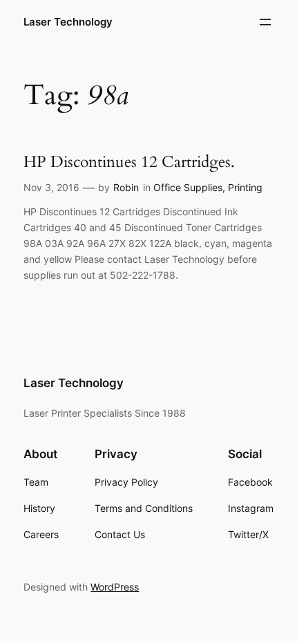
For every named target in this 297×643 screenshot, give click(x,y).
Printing (245, 187)
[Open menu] (265, 22)
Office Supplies (187, 187)
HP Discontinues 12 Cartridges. (129, 162)
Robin (126, 187)
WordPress (114, 587)
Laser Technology (68, 22)
